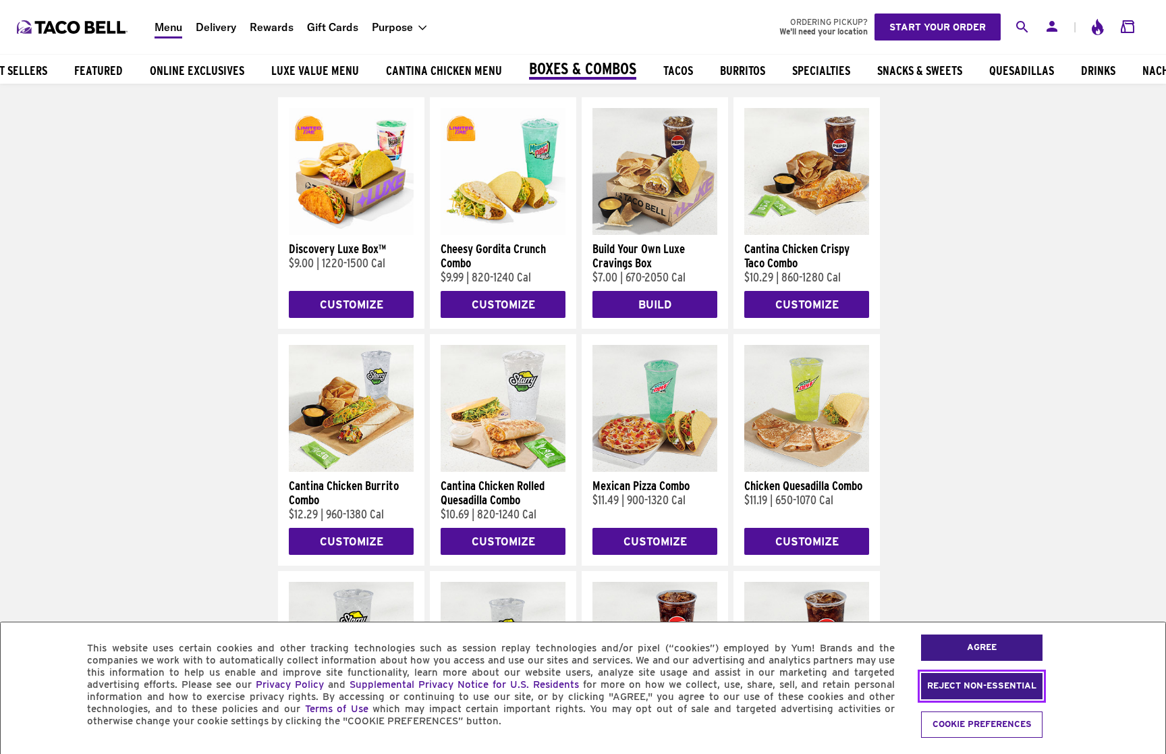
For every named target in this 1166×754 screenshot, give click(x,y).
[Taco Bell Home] (73, 27)
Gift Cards (332, 27)
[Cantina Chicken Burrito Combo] (351, 468)
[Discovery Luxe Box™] (351, 231)
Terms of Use (336, 709)
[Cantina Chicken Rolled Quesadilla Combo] (503, 468)
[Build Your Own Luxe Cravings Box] (654, 231)
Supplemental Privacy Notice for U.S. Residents (464, 684)
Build (654, 304)
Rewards (272, 27)
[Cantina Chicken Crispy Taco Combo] (806, 231)
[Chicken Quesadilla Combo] (806, 468)
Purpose (392, 27)
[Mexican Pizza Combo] (654, 468)
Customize (351, 304)
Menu (168, 27)
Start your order (937, 27)
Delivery (216, 27)
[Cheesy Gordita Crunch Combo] (503, 231)
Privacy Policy (290, 684)
